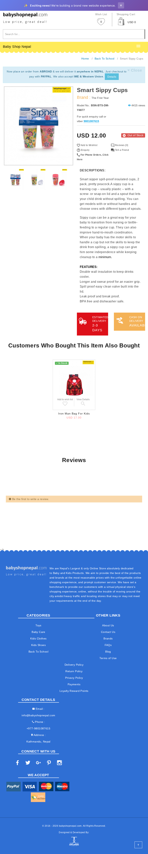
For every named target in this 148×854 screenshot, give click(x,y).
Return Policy (73, 671)
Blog (108, 651)
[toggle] (138, 46)
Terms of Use (108, 658)
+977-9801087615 (38, 728)
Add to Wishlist (88, 145)
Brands (108, 638)
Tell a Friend (121, 150)
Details (111, 76)
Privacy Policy (74, 677)
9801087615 (91, 121)
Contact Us (108, 631)
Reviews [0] (121, 145)
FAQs (108, 645)
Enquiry (84, 150)
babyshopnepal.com (70, 826)
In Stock (62, 363)
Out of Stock (136, 135)
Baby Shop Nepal (17, 47)
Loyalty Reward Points (74, 690)
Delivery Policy (74, 664)
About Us (108, 625)
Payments (74, 684)
